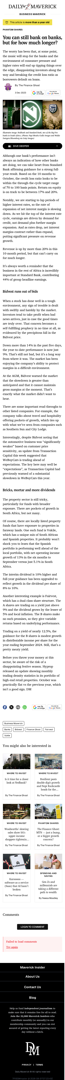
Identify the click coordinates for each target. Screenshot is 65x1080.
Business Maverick (13, 723)
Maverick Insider (32, 967)
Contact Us (32, 987)
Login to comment (32, 926)
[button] (37, 92)
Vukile (7, 735)
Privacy (26, 1064)
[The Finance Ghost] (8, 87)
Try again (12, 947)
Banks (7, 729)
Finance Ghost (34, 729)
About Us (32, 976)
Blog (32, 998)
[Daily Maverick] (32, 6)
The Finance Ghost (29, 85)
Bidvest (18, 729)
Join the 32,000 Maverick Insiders (29, 1016)
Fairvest (49, 729)
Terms (39, 1064)
